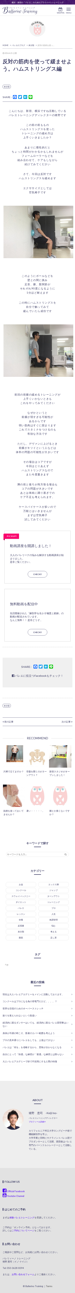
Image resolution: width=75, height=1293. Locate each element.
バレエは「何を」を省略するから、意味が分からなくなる (32, 1047)
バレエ (21, 908)
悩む (53, 925)
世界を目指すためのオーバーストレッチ (23, 1008)
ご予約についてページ (23, 1230)
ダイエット (21, 902)
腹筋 (21, 937)
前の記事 (8, 721)
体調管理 (53, 919)
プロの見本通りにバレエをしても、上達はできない (29, 1040)
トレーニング (53, 902)
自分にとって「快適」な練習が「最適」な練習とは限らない (33, 1054)
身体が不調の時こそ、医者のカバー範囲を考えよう (29, 1033)
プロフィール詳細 (36, 1121)
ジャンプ (53, 890)
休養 (21, 919)
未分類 (7, 86)
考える (53, 931)
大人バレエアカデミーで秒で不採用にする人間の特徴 (30, 1061)
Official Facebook (15, 1191)
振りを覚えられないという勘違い (20, 1015)
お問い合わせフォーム (23, 1274)
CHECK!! (37, 574)
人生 (53, 914)
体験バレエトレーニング (21, 1217)
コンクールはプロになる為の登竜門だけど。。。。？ (30, 1001)
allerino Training (20, 10)
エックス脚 (53, 884)
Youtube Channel (15, 1196)
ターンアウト (53, 896)
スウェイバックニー (21, 896)
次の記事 (66, 721)
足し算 (53, 937)
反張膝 (21, 925)
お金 (21, 884)
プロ (53, 908)
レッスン (21, 914)
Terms (49, 1286)
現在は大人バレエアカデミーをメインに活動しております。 (33, 994)
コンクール (21, 890)
